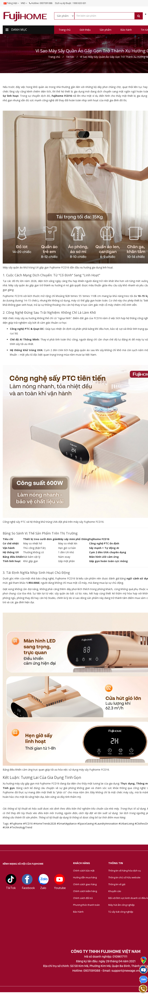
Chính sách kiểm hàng (85, 891)
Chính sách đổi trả (83, 898)
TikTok (11, 888)
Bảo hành (78, 911)
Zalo (43, 888)
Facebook (28, 888)
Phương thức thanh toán (86, 904)
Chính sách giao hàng (85, 884)
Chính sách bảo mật (83, 870)
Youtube (60, 888)
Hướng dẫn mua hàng (85, 877)
